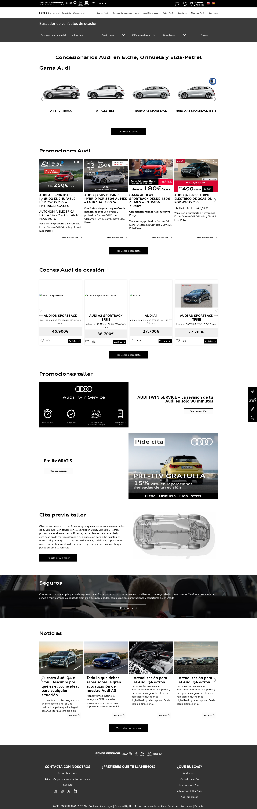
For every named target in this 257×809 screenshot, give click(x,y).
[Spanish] (213, 3)
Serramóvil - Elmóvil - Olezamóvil (66, 13)
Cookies (93, 806)
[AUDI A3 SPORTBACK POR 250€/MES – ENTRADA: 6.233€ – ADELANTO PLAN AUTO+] (61, 175)
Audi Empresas (150, 13)
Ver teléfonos (69, 772)
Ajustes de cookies (155, 806)
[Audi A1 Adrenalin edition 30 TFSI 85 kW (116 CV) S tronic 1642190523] (151, 296)
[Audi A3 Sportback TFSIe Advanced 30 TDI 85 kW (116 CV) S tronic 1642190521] (196, 296)
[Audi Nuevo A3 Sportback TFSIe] (196, 92)
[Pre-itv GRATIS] (173, 466)
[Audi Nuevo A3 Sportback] (151, 92)
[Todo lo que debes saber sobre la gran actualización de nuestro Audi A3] (106, 657)
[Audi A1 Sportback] (61, 92)
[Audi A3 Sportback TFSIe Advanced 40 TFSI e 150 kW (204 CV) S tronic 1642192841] (106, 296)
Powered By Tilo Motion (129, 806)
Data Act (199, 806)
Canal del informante (180, 806)
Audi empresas (189, 796)
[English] (208, 3)
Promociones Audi (189, 784)
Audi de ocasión (189, 778)
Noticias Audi (197, 13)
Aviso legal (106, 806)
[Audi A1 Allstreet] (106, 92)
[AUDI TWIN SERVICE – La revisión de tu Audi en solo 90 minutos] (83, 404)
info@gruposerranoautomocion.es (69, 778)
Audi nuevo (189, 772)
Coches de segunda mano (126, 13)
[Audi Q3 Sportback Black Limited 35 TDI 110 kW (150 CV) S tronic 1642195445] (60, 296)
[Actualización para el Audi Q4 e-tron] (196, 657)
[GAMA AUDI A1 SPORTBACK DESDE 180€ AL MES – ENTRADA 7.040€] (151, 175)
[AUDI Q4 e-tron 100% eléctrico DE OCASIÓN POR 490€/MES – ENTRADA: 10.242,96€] (196, 175)
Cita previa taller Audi (189, 790)
